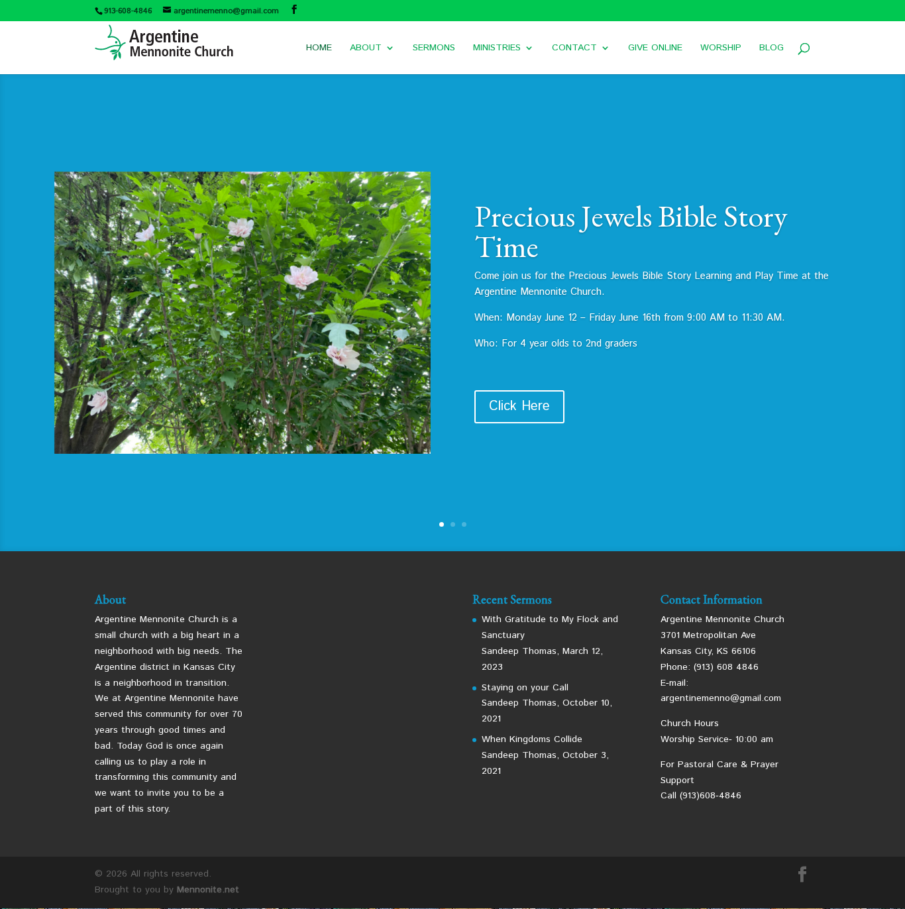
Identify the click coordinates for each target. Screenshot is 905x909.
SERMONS (434, 48)
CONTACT (574, 48)
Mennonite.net (208, 889)
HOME (319, 48)
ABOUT (366, 48)
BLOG (771, 48)
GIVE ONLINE (655, 48)
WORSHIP (720, 48)
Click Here (519, 406)
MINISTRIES (497, 48)
